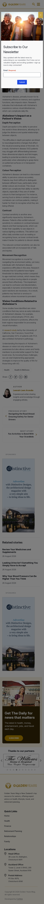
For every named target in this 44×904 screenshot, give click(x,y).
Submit (22, 82)
